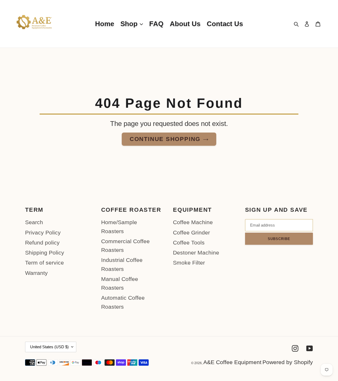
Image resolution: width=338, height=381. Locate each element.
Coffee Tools (189, 242)
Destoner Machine (196, 253)
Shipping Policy (44, 253)
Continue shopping (165, 139)
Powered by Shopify (287, 362)
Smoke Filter (189, 263)
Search (34, 222)
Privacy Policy (43, 232)
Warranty (36, 273)
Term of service (44, 263)
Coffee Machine (193, 222)
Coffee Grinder (191, 232)
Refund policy (42, 242)
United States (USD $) (49, 347)
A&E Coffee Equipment (232, 362)
